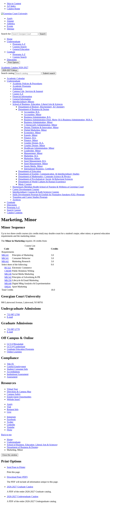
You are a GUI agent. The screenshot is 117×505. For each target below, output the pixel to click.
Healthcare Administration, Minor (39, 148)
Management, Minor (33, 153)
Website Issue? (13, 399)
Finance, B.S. (30, 138)
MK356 (8, 280)
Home (9, 39)
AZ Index (11, 6)
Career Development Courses (26, 189)
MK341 (5, 258)
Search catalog (7, 73)
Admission (17, 88)
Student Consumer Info (17, 369)
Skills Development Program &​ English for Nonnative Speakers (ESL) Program (48, 194)
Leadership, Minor (32, 150)
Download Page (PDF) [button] (17, 477)
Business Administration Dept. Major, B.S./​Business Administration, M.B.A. (58, 119)
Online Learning (14, 352)
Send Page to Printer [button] (16, 467)
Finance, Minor (31, 140)
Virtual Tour (12, 389)
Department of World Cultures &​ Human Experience (42, 181)
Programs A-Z (19, 44)
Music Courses (25, 184)
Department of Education (29, 171)
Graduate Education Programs (20, 349)
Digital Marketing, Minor (35, 130)
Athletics (11, 23)
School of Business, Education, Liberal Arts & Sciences (32, 444)
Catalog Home (13, 8)
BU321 (7, 267)
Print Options (13, 62)
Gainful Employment (16, 366)
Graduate (11, 52)
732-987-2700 (13, 314)
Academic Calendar (16, 78)
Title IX (10, 364)
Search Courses (14, 210)
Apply (10, 18)
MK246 (8, 274)
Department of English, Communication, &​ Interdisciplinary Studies (48, 174)
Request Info (12, 409)
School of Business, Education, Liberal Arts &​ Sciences (38, 104)
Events (10, 26)
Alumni (10, 21)
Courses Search (20, 46)
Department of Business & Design (22, 447)
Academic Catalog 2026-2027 (14, 67)
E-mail (10, 317)
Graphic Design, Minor (34, 145)
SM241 (7, 286)
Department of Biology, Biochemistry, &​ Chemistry (41, 107)
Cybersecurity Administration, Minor (40, 125)
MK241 (5, 255)
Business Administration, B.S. (37, 117)
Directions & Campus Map (19, 391)
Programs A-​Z (13, 207)
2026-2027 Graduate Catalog (20, 486)
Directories (12, 59)
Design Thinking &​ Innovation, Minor (41, 127)
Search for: (6, 34)
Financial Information (22, 96)
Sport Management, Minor (36, 163)
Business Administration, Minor (38, 122)
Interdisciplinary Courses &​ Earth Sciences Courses (36, 192)
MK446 (8, 283)
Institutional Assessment (17, 374)
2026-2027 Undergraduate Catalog (22, 496)
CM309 (7, 271)
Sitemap (10, 29)
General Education (21, 49)
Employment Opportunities (19, 397)
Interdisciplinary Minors (23, 101)
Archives (17, 200)
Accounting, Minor (32, 114)
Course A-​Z (18, 94)
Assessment (12, 377)
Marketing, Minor (32, 158)
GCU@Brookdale (15, 344)
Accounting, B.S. (32, 112)
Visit (9, 407)
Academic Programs (22, 86)
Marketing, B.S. (31, 156)
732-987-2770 (13, 329)
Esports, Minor (30, 135)
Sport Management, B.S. (35, 161)
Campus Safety (14, 394)
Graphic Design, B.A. (34, 143)
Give (9, 412)
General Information (22, 99)
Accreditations (13, 371)
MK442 (5, 261)
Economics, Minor (32, 132)
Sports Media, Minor (33, 166)
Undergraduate (13, 41)
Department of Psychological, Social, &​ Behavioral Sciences (45, 179)
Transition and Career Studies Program (30, 197)
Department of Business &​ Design (33, 109)
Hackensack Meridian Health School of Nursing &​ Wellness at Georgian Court (48, 187)
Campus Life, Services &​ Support (28, 91)
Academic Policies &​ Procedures (27, 83)
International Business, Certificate (39, 169)
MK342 (8, 277)
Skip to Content (14, 3)
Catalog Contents (14, 212)
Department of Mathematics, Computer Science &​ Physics (44, 176)
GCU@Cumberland (16, 346)
